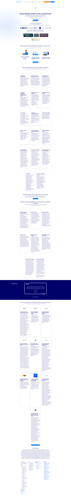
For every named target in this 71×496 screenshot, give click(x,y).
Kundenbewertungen (23, 491)
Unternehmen (33, 1)
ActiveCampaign (38, 464)
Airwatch (37, 465)
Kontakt (39, 1)
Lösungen (26, 1)
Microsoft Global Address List (39, 464)
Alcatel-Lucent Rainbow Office (39, 466)
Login (41, 1)
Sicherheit (29, 1)
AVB (21, 492)
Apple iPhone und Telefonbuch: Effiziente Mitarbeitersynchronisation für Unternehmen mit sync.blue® (47, 471)
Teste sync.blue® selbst (35, 296)
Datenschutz (22, 493)
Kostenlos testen (35, 20)
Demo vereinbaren (35, 62)
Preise (36, 1)
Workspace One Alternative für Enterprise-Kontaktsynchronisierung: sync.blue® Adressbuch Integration (46, 474)
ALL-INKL (37, 467)
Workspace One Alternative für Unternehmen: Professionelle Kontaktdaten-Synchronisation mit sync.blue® (47, 468)
